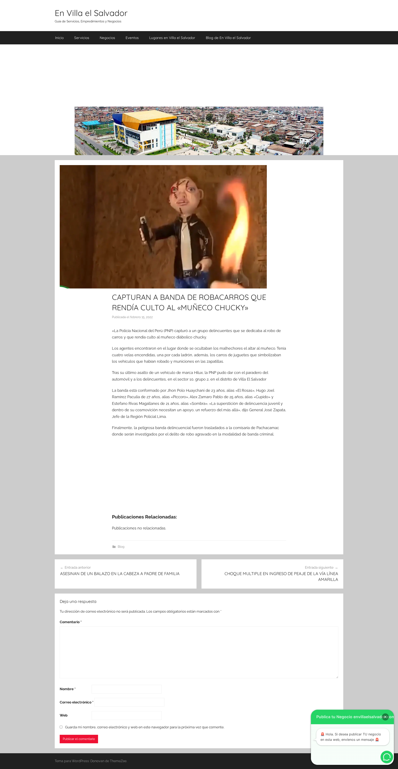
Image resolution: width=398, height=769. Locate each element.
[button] (385, 716)
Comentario (71, 622)
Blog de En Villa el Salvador (228, 37)
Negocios (107, 37)
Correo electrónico (76, 702)
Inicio (59, 37)
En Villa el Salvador (91, 13)
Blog (121, 547)
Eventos (132, 37)
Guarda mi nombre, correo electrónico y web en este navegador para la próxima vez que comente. (144, 727)
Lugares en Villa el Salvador (172, 37)
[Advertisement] (199, 75)
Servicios (81, 37)
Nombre (68, 689)
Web (64, 715)
